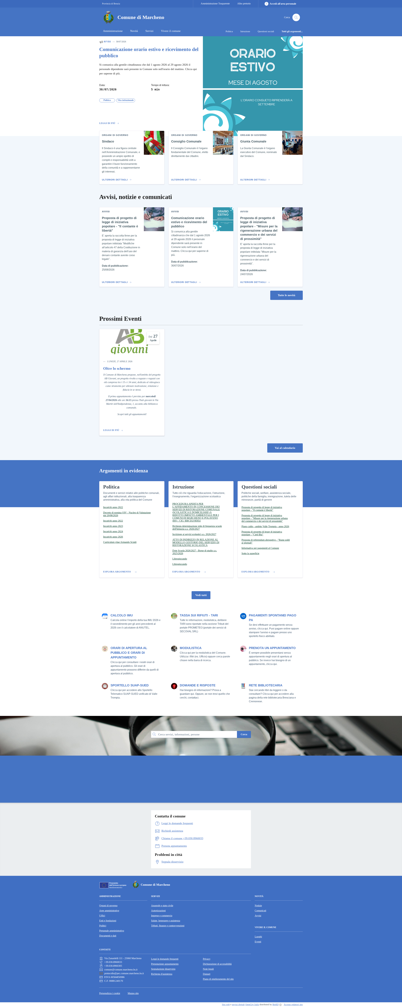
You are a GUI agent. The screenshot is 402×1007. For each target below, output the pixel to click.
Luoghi (258, 936)
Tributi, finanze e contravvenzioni (167, 925)
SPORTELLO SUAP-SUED (130, 685)
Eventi (258, 941)
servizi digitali (238, 1004)
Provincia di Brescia (111, 4)
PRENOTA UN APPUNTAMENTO (272, 648)
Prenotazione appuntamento (165, 964)
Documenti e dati (107, 935)
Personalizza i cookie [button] (109, 993)
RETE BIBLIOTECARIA (265, 685)
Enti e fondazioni (107, 920)
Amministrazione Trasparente (215, 3)
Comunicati (260, 910)
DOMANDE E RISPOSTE (197, 685)
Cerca (244, 734)
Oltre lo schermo (116, 368)
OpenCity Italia (252, 1004)
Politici (102, 925)
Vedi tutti (201, 595)
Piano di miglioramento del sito (218, 979)
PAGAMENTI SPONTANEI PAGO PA (272, 618)
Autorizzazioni (158, 910)
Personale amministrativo (111, 930)
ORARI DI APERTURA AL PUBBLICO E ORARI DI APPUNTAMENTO (129, 652)
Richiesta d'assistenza (161, 974)
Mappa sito (133, 993)
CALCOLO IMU (122, 615)
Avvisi (107, 41)
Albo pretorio (244, 3)
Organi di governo (108, 905)
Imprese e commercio (161, 915)
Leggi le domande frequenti (164, 959)
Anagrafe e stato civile (162, 905)
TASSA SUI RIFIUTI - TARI (199, 615)
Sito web (226, 1004)
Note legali (208, 969)
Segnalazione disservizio (163, 969)
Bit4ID (275, 1004)
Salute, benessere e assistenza (165, 920)
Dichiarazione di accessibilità (217, 964)
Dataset (206, 974)
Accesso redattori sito (293, 1004)
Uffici (102, 915)
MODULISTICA (190, 648)
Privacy (206, 959)
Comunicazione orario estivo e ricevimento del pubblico (148, 52)
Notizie (258, 905)
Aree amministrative (109, 910)
